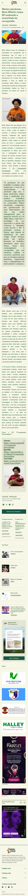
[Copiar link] (12, 504)
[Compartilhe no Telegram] (9, 504)
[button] (3, 3)
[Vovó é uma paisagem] (5, 554)
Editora (12, 581)
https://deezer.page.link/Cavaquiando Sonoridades (14, 445)
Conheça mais (6, 873)
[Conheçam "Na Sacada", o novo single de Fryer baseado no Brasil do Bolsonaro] (8, 528)
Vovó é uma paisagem (16, 551)
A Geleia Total (6, 868)
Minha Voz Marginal (16, 579)
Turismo (4, 878)
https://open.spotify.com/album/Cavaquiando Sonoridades (14, 454)
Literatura (13, 553)
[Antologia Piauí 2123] (14, 759)
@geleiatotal (12, 622)
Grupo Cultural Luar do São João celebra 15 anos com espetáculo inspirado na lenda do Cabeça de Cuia (17, 610)
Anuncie (3, 891)
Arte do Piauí (5, 25)
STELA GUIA (14, 593)
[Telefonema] (5, 568)
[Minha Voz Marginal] (5, 582)
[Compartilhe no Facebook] (3, 504)
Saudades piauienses (16, 595)
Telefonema (13, 565)
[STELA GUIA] (5, 596)
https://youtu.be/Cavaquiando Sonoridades (14, 462)
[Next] (21, 477)
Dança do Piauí (19, 535)
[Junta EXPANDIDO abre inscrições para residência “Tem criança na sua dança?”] (20, 528)
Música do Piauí (13, 25)
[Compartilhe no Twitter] (6, 504)
